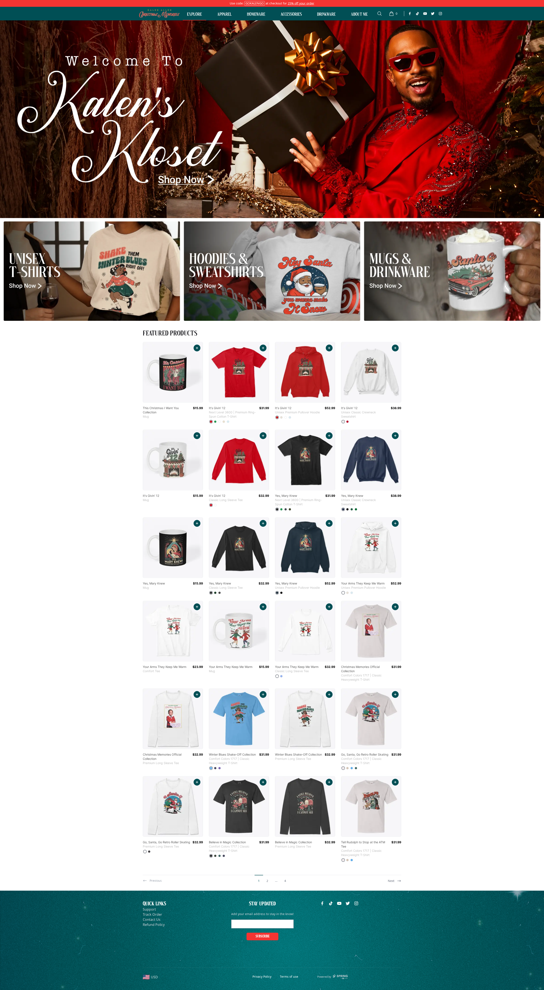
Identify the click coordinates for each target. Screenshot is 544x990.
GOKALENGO (254, 3)
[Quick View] (197, 348)
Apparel (224, 14)
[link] (173, 372)
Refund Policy (154, 924)
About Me (359, 14)
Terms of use (289, 977)
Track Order (152, 914)
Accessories (291, 14)
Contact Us (151, 919)
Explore (194, 14)
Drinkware (326, 14)
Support (149, 909)
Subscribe (262, 936)
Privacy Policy (261, 977)
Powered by (324, 977)
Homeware (256, 14)
